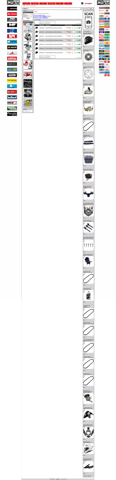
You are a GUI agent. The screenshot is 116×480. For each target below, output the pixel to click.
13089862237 (41, 36)
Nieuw (43, 3)
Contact (68, 3)
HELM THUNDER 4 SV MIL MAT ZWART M (54, 44)
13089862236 (41, 31)
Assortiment (35, 3)
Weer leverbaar (51, 3)
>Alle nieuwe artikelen (87, 475)
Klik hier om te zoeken (39, 15)
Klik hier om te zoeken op (40, 16)
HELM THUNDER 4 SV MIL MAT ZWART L (53, 48)
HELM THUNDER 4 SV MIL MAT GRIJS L (53, 31)
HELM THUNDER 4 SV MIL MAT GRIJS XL (53, 36)
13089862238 (41, 40)
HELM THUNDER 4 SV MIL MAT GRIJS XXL (54, 40)
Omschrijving (47, 25)
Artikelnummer (41, 25)
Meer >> (84, 46)
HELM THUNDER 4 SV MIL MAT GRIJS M (53, 27)
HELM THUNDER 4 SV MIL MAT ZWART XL (54, 52)
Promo (60, 3)
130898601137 (42, 52)
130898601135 (42, 44)
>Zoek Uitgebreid (26, 20)
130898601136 (42, 48)
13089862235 (41, 27)
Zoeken (26, 3)
